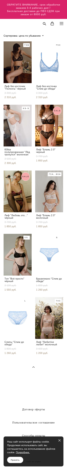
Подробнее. (23, 452)
